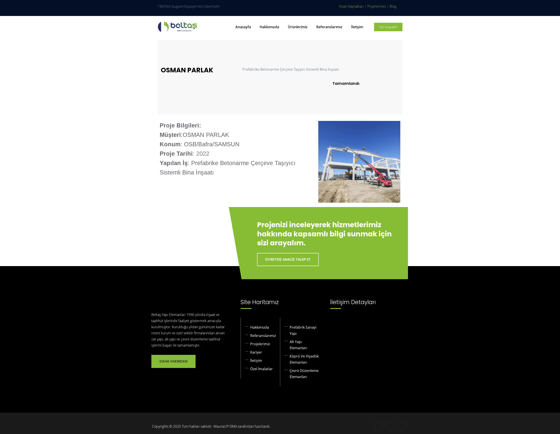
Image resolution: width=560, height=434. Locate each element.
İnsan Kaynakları (351, 6)
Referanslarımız (329, 26)
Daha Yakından (173, 361)
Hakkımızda (269, 26)
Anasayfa (243, 26)
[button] (322, 161)
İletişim (357, 26)
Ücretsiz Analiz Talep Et (288, 259)
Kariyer (256, 352)
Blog (393, 6)
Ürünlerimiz (298, 26)
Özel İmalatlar (261, 368)
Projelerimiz (376, 6)
